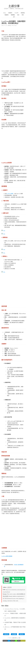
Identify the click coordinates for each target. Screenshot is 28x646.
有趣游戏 (6, 14)
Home (4, 12)
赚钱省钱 (6, 634)
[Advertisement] (14, 56)
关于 (14, 17)
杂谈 (18, 14)
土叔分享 (14, 6)
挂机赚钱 (14, 634)
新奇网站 (23, 12)
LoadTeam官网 (10, 193)
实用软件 (10, 12)
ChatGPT (16, 12)
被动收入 (22, 634)
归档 (23, 14)
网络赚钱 (13, 14)
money (9, 25)
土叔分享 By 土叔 (16, 638)
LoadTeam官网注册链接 (6, 556)
